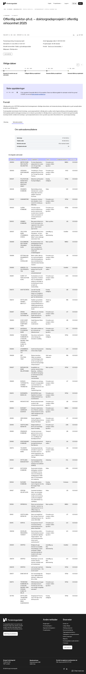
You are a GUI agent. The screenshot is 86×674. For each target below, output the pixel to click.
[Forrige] (78, 64)
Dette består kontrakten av (38, 94)
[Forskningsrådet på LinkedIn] (67, 669)
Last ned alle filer (7, 54)
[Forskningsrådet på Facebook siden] (64, 669)
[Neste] (81, 64)
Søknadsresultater (17, 122)
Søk (75, 3)
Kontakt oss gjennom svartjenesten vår (66, 660)
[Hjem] (10, 3)
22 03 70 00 (68, 662)
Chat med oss (79, 671)
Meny (80, 3)
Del (74, 35)
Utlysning (5, 122)
